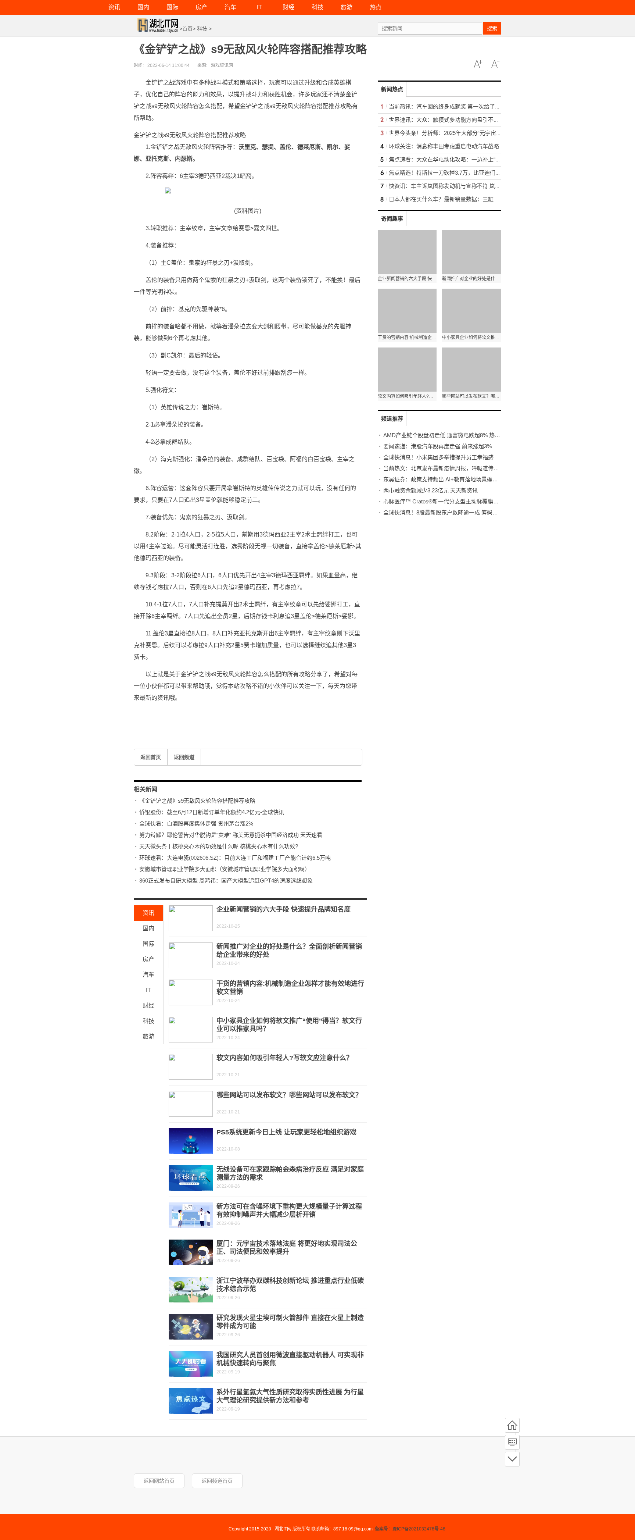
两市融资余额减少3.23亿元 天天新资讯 (430, 490)
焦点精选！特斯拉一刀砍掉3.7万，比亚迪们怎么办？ (453, 173)
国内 (143, 7)
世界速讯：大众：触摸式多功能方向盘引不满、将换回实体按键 (466, 120)
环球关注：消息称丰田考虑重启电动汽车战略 (444, 146)
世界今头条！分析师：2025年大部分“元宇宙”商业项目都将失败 (465, 133)
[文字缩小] (495, 64)
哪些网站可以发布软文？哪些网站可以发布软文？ (289, 1095)
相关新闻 (145, 789)
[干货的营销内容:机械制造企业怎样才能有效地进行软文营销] (191, 992)
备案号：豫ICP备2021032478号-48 (410, 1529)
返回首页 (150, 757)
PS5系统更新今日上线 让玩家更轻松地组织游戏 (286, 1132)
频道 (512, 1442)
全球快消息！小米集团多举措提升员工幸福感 (438, 457)
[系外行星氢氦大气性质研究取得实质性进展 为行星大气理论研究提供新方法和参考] (191, 1401)
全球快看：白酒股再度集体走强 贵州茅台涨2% (196, 823)
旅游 (346, 7)
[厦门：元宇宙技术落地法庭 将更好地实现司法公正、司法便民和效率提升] (191, 1252)
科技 (317, 7)
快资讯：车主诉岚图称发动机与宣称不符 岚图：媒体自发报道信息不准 (475, 186)
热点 (375, 7)
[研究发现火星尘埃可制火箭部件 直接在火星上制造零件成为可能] (191, 1327)
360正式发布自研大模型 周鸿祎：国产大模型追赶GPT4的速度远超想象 (226, 880)
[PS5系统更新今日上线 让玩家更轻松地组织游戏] (191, 1141)
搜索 (492, 28)
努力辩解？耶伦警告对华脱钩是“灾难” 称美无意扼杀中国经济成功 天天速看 (230, 835)
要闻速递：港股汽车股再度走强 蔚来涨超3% (437, 446)
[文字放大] (478, 64)
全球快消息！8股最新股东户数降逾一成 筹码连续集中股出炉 (457, 512)
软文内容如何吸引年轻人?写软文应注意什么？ (284, 1058)
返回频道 (184, 757)
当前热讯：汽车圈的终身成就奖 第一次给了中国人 (450, 106)
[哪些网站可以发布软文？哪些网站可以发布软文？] (191, 1104)
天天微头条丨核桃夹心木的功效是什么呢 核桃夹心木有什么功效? (218, 846)
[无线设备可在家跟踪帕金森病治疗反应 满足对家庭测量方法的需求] (191, 1178)
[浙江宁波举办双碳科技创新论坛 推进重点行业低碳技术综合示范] (191, 1289)
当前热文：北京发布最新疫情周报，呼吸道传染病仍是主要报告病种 (466, 468)
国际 (172, 7)
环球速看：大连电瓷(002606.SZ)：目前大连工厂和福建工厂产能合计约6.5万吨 (235, 858)
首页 (187, 29)
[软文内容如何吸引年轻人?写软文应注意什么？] (191, 1067)
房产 (201, 7)
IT (259, 7)
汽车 (230, 7)
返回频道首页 (217, 1481)
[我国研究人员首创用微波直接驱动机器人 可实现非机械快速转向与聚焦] (191, 1364)
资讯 (114, 7)
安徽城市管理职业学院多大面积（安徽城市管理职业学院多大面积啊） (224, 869)
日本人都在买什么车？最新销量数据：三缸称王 (447, 199)
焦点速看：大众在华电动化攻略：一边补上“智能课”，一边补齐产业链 (473, 159)
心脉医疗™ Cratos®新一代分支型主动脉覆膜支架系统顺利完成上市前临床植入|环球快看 (491, 501)
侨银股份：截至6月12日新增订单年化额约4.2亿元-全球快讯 (211, 812)
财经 (288, 7)
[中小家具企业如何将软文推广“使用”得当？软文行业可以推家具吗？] (191, 1029)
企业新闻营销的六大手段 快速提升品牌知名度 (283, 909)
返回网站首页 (159, 1481)
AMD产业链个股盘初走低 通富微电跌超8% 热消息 (444, 435)
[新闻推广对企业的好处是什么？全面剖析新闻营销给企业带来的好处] (191, 955)
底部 (512, 1459)
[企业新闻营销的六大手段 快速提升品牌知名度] (191, 918)
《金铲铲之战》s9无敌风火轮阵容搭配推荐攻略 (197, 801)
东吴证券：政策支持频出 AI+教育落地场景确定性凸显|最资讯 (457, 479)
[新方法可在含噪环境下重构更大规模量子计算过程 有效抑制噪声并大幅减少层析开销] (191, 1215)
